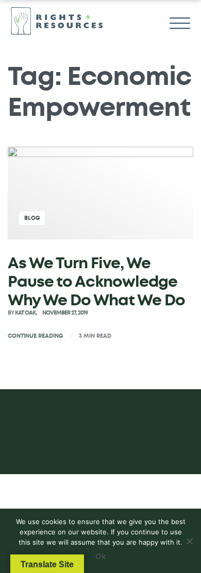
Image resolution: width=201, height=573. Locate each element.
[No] (189, 539)
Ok (100, 556)
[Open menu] (180, 23)
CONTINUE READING (35, 335)
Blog (32, 218)
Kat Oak (25, 313)
